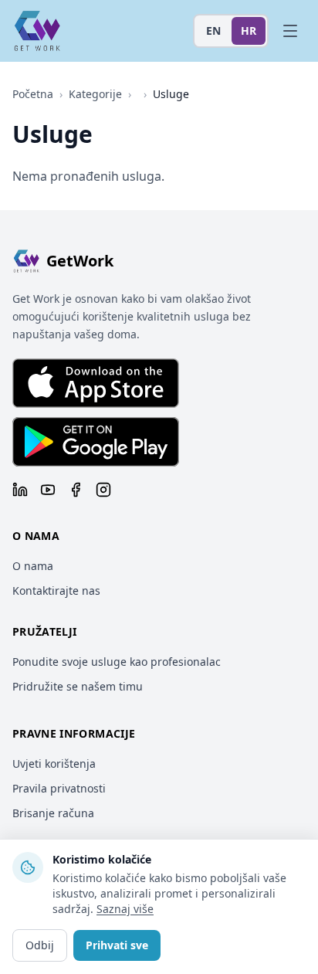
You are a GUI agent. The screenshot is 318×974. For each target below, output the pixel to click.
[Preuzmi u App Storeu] (95, 383)
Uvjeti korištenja (54, 763)
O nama (32, 565)
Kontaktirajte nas (56, 590)
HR (248, 30)
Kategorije (95, 94)
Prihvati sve (117, 945)
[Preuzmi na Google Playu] (95, 442)
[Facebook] (75, 489)
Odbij (39, 945)
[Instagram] (103, 489)
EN (213, 30)
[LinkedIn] (20, 489)
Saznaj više (125, 908)
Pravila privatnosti (59, 788)
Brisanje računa (53, 813)
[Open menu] (290, 30)
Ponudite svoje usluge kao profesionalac (116, 661)
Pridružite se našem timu (77, 686)
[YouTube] (48, 489)
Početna (32, 94)
